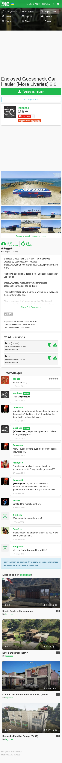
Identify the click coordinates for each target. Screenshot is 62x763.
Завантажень (13, 245)
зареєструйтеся (50, 561)
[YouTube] (22, 111)
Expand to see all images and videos (31, 236)
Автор (26, 393)
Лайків (29, 245)
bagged (16, 378)
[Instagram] (19, 111)
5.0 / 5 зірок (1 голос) (9, 251)
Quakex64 (18, 407)
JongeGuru (18, 546)
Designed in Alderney (11, 751)
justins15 (17, 514)
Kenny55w (18, 462)
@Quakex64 (19, 431)
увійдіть (33, 561)
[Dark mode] (53, 4)
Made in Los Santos (10, 754)
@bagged (25, 396)
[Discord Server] (26, 111)
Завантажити (33, 91)
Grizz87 (16, 500)
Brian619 (17, 529)
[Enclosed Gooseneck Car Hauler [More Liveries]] (31, 188)
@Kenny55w (19, 483)
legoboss (23, 108)
